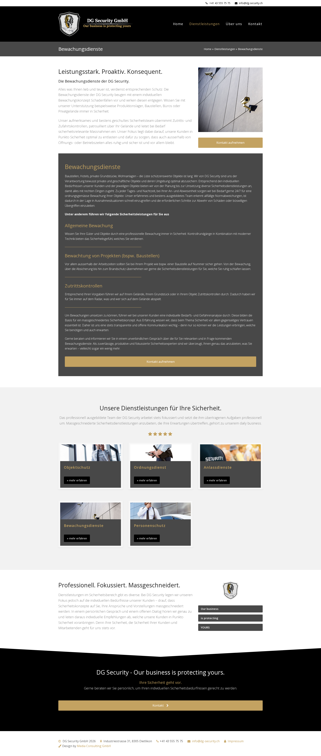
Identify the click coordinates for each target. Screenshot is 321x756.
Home (207, 49)
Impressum (236, 741)
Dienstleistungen (224, 49)
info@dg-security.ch (251, 3)
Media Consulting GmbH (94, 746)
